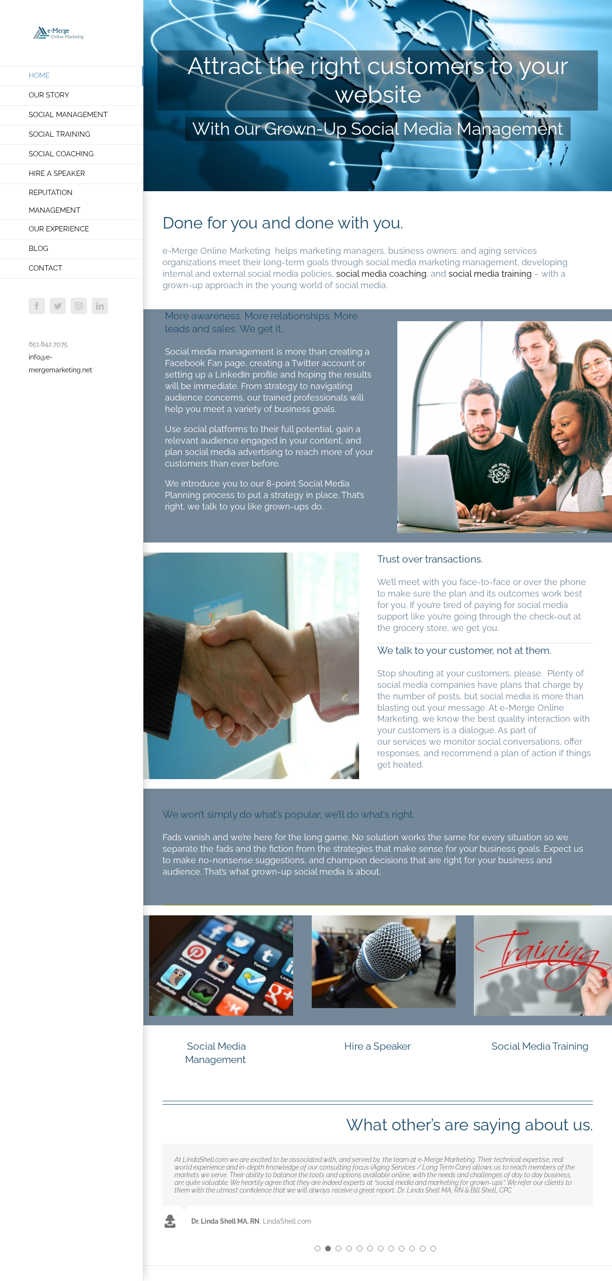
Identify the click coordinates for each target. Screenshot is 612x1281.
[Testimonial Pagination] (317, 1248)
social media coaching (381, 274)
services (409, 742)
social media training (490, 274)
